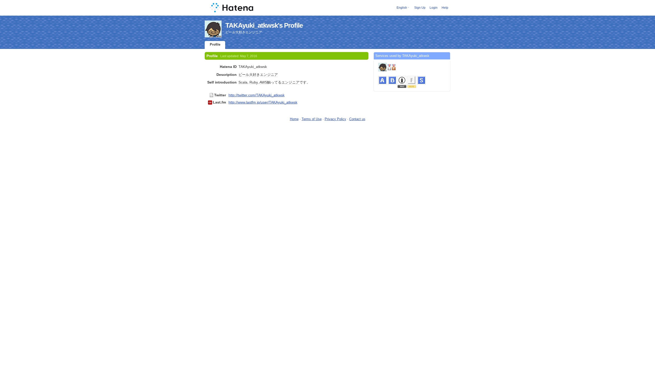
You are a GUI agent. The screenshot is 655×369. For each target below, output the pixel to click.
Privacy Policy (335, 119)
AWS (263, 82)
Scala (242, 82)
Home (294, 119)
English (402, 7)
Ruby (253, 82)
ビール (243, 75)
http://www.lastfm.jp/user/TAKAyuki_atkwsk (262, 102)
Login (434, 7)
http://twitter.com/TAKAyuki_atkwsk (256, 95)
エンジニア (269, 75)
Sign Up (419, 7)
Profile (215, 44)
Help (445, 7)
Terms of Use (312, 119)
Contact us (357, 119)
